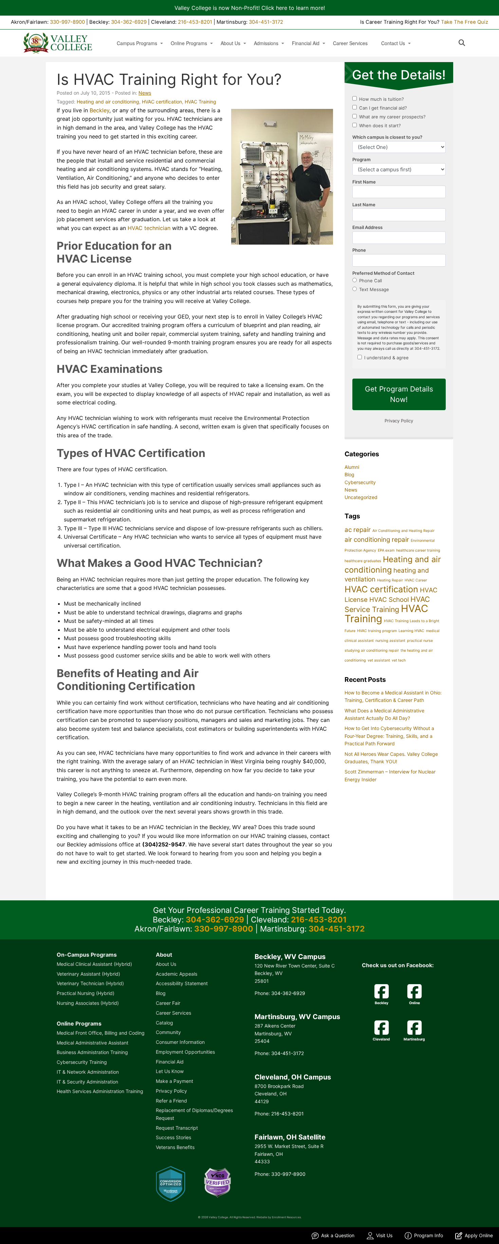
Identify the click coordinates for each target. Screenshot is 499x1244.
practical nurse (420, 640)
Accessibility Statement (182, 983)
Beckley (99, 110)
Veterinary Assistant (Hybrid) (88, 974)
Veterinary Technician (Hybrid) (90, 983)
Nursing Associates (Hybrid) (88, 1003)
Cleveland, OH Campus (293, 1077)
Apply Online (479, 1235)
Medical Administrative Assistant (92, 1043)
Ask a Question (337, 1235)
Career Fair (168, 1003)
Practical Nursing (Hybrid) (85, 993)
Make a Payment (174, 1081)
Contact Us (393, 43)
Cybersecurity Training (82, 1062)
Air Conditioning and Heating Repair (403, 531)
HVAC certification (162, 101)
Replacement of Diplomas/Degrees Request (194, 1114)
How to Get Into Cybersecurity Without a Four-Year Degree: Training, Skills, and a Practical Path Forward (389, 735)
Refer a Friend (171, 1101)
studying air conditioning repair (372, 650)
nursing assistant (390, 640)
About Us (230, 43)
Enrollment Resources (286, 1217)
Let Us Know (170, 1071)
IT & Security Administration (87, 1082)
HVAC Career (416, 580)
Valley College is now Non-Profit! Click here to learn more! (249, 7)
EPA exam (386, 550)
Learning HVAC (411, 631)
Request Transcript (177, 1128)
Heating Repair (390, 580)
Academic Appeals (176, 974)
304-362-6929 (129, 22)
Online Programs (189, 43)
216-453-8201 (195, 22)
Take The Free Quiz (464, 22)
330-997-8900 (67, 22)
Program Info (428, 1235)
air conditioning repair (377, 539)
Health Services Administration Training (100, 1091)
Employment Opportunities (185, 1052)
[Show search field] (468, 42)
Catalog (164, 1023)
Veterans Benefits (175, 1147)
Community (168, 1032)
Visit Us (384, 1235)
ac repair (358, 530)
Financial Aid (305, 43)
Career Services (350, 43)
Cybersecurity (360, 482)
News (144, 93)
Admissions (266, 43)
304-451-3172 (266, 22)
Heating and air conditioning (108, 101)
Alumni (352, 467)
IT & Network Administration (88, 1072)
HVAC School (389, 600)
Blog (349, 474)
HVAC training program (377, 631)
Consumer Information (180, 1042)
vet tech (399, 660)
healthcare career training (418, 550)
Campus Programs (137, 43)
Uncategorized (361, 497)
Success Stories (173, 1137)
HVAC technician (149, 228)
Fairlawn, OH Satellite (290, 1137)
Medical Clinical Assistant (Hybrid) (94, 964)
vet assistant (379, 660)
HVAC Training (200, 101)
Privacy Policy (171, 1091)
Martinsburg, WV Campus (297, 1017)
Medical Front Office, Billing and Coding (101, 1033)
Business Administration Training (92, 1052)
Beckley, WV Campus (290, 957)
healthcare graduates (363, 561)
